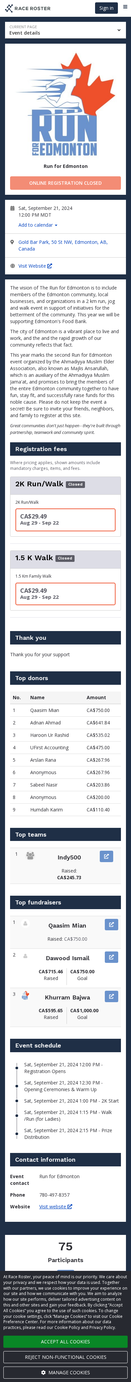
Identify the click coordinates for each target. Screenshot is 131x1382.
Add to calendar (36, 225)
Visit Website (32, 266)
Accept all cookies (65, 1341)
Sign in (106, 8)
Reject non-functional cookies (65, 1357)
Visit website (53, 1206)
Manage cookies (68, 1372)
